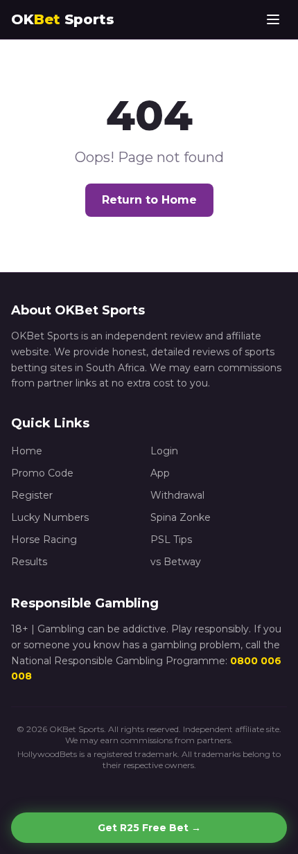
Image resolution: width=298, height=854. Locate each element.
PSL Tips (171, 539)
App (160, 473)
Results (29, 561)
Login (164, 451)
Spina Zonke (180, 517)
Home (26, 451)
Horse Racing (44, 539)
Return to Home (149, 199)
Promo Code (42, 473)
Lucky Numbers (50, 517)
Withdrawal (177, 495)
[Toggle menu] (273, 19)
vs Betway (175, 561)
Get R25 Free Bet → (149, 827)
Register (32, 495)
